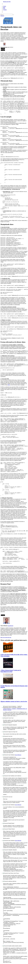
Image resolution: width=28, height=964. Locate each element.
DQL (9, 384)
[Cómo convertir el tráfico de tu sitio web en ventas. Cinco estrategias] (8, 652)
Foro (4, 8)
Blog (4, 7)
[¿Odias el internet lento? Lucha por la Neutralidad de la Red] (8, 667)
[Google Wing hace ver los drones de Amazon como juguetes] (8, 683)
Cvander (5, 9)
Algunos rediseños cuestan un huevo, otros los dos (14, 701)
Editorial (2, 15)
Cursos (4, 6)
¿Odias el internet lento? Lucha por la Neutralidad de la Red (11, 671)
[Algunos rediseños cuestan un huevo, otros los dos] (8, 698)
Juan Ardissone (18, 754)
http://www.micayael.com (6, 637)
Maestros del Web (6, 1)
